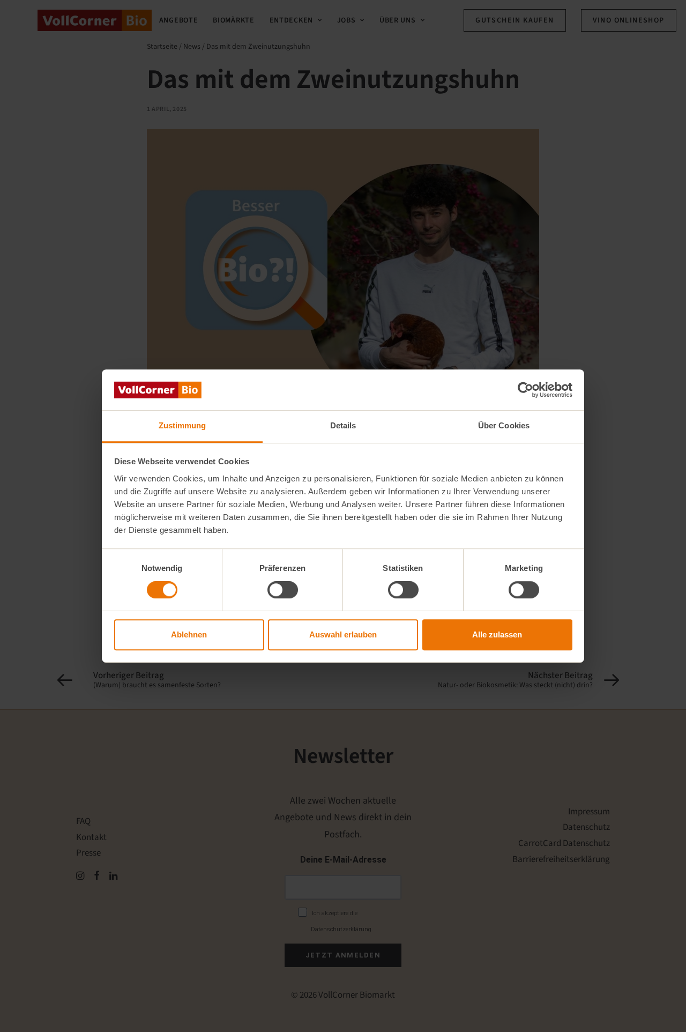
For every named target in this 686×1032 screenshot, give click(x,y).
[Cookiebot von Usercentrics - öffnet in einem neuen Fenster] (525, 390)
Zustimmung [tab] (182, 425)
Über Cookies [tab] (504, 425)
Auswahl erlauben (343, 634)
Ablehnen (189, 634)
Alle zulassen (497, 634)
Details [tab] (343, 425)
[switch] (282, 589)
